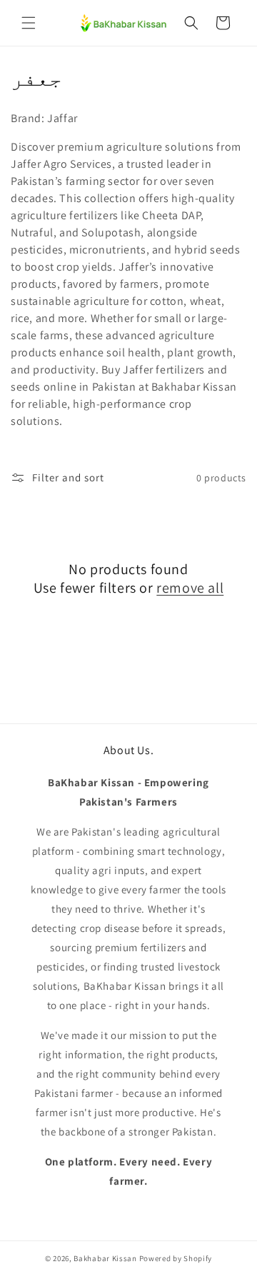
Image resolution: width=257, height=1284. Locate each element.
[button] (28, 23)
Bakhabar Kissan (105, 1258)
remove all (189, 587)
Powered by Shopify (176, 1258)
